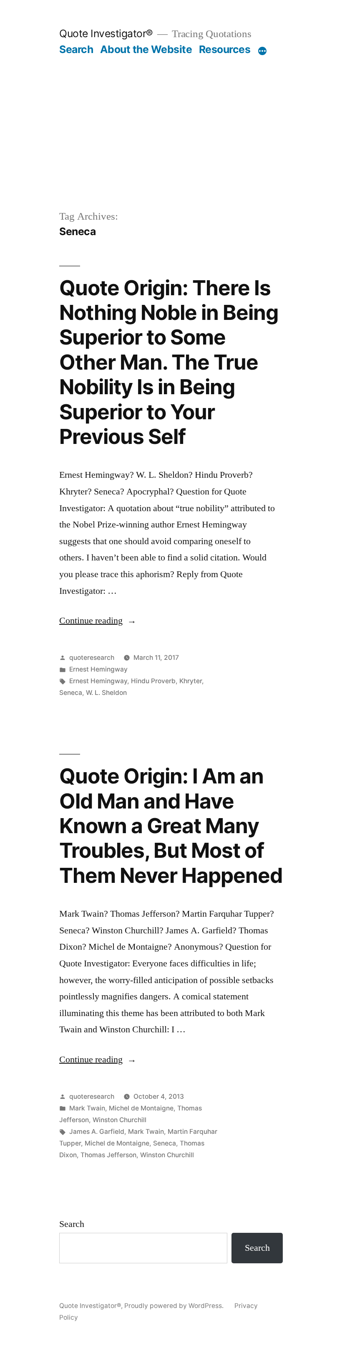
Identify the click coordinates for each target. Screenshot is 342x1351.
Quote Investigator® (106, 33)
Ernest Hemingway (98, 669)
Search (76, 49)
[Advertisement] (171, 146)
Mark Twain (87, 1108)
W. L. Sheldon (106, 693)
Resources (225, 49)
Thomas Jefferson (108, 1155)
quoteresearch (91, 658)
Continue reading (97, 620)
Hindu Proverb (153, 681)
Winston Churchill (119, 1120)
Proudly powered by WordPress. (174, 1306)
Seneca (70, 693)
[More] (262, 51)
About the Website (146, 49)
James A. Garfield (96, 1132)
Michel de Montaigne (141, 1108)
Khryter (190, 681)
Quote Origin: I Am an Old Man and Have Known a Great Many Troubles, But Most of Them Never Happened (170, 825)
